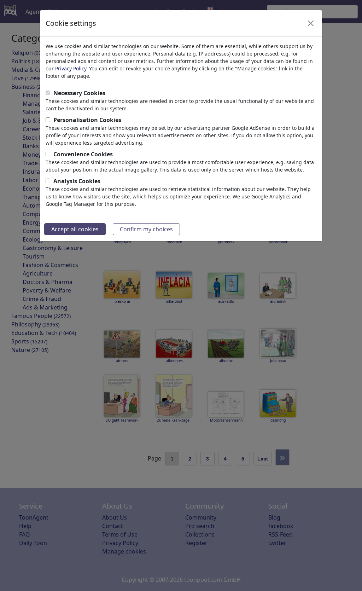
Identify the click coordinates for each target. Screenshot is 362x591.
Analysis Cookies (76, 181)
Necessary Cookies (79, 93)
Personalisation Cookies (87, 120)
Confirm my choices (146, 229)
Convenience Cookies (83, 154)
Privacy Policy (70, 68)
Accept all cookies (75, 229)
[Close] (310, 23)
